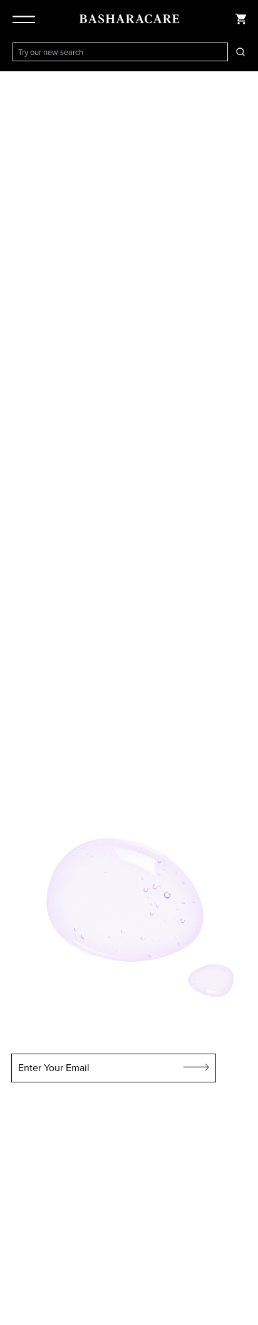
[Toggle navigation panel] (26, 19)
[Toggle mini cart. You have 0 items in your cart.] (240, 19)
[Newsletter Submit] (196, 1068)
